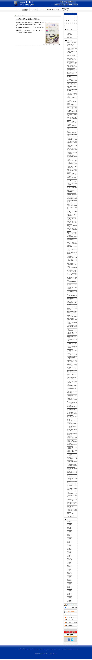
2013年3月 (69, 591)
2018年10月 (69, 560)
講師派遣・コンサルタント (70, 628)
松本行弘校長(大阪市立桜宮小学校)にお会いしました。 (71, 86)
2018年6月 (69, 566)
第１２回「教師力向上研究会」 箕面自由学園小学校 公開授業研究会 (72, 408)
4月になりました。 (71, 513)
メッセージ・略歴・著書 (70, 607)
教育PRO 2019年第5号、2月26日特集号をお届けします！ (72, 234)
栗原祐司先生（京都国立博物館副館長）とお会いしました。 (72, 395)
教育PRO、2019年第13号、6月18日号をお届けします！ (72, 175)
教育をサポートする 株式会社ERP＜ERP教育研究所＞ (30, 3)
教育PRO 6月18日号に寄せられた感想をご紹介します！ (72, 171)
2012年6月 (69, 597)
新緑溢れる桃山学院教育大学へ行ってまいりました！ (72, 207)
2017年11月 (69, 573)
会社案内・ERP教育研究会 (54, 9)
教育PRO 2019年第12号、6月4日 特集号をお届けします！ (72, 179)
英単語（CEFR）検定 (71, 42)
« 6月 (65, 26)
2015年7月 (69, 580)
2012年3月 (69, 601)
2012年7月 (69, 596)
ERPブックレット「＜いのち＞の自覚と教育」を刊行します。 (72, 459)
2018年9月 (69, 562)
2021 (68, 129)
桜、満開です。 (70, 507)
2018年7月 (69, 565)
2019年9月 (69, 545)
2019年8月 (69, 547)
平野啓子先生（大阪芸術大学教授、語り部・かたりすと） (72, 343)
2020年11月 (69, 534)
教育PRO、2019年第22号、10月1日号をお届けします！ (72, 119)
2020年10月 (69, 535)
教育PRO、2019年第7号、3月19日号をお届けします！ (72, 230)
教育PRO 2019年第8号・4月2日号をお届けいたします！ (72, 218)
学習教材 (34, 648)
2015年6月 (69, 582)
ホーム (17, 9)
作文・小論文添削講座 (70, 622)
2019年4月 (69, 552)
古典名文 (69, 33)
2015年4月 (69, 584)
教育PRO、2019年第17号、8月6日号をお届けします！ (72, 134)
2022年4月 (69, 527)
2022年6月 (69, 525)
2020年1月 (69, 539)
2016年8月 (69, 577)
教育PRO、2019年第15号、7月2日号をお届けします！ (72, 150)
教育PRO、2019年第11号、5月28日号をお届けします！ (72, 187)
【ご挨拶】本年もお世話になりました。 (28, 19)
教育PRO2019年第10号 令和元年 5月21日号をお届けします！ (72, 194)
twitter (72, 639)
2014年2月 (69, 590)
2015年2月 (69, 586)
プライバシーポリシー (71, 6)
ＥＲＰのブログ (74, 9)
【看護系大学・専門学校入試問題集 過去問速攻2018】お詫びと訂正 (72, 357)
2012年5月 (69, 598)
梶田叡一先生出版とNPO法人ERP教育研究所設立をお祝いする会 (72, 439)
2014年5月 (69, 589)
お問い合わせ (66, 648)
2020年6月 (69, 537)
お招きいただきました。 (72, 91)
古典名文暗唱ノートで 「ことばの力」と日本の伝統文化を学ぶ (72, 332)
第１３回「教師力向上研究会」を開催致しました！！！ (72, 404)
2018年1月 (69, 570)
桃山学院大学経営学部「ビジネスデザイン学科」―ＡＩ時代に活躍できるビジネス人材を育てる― (72, 273)
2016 (68, 131)
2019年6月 (69, 549)
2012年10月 (69, 594)
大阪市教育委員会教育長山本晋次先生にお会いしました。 (72, 336)
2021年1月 (69, 532)
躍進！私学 (69, 37)
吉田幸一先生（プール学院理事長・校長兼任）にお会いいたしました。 (72, 82)
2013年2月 (69, 593)
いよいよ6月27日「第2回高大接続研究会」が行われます (72, 418)
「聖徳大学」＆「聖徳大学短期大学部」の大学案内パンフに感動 (72, 499)
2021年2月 (69, 531)
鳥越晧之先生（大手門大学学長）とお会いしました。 (72, 374)
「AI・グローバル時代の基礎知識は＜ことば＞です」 (72, 95)
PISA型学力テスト (70, 625)
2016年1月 (69, 579)
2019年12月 (69, 541)
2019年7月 (69, 548)
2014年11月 (69, 587)
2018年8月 (69, 563)
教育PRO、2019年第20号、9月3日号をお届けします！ (72, 127)
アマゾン (70, 635)
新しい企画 (69, 34)
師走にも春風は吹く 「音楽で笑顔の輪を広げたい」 (72, 265)
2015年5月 (69, 583)
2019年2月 (69, 555)
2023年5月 (69, 523)
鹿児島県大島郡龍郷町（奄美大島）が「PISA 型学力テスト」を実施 (72, 466)
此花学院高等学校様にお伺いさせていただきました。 (72, 495)
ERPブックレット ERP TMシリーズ (70, 619)
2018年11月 (69, 559)
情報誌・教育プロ (25, 9)
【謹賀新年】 (70, 349)
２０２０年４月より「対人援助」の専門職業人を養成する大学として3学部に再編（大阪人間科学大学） (72, 113)
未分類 (59, 44)
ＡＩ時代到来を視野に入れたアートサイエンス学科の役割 (72, 308)
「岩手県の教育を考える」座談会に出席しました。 (72, 485)
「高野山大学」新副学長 (72, 46)
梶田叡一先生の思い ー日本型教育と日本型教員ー (72, 400)
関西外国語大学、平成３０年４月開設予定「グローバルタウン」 (72, 362)
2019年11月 (69, 542)
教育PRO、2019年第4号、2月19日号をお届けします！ (72, 244)
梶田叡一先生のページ (66, 9)
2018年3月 (69, 569)
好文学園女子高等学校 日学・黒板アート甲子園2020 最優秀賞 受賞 (72, 64)
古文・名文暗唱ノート (70, 617)
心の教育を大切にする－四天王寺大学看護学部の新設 (72, 279)
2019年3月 (69, 553)
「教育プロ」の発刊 (70, 614)
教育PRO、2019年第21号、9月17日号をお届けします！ (72, 123)
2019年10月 (69, 544)
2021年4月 (69, 528)
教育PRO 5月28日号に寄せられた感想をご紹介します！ (72, 183)
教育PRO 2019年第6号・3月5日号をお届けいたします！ (72, 223)
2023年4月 (69, 524)
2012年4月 (69, 600)
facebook (69, 639)
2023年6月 (69, 521)
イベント (69, 31)
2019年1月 (69, 556)
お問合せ (59, 6)
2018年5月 (69, 568)
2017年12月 (69, 572)
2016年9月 (69, 576)
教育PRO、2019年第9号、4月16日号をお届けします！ (72, 211)
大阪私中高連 (70, 632)
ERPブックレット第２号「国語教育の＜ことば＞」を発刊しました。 (72, 454)
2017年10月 (69, 575)
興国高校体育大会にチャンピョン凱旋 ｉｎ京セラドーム (72, 478)
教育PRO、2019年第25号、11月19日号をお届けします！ (72, 99)
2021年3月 (69, 530)
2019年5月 (69, 551)
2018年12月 (69, 558)
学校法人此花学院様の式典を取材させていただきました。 (72, 511)
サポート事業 (42, 9)
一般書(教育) (33, 9)
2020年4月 (69, 538)
